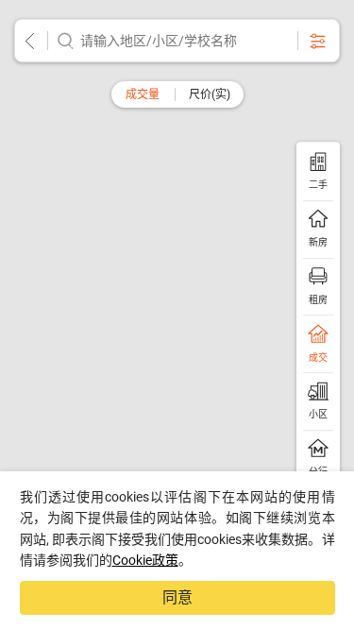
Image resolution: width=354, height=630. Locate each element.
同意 (177, 597)
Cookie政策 (145, 560)
